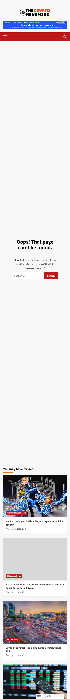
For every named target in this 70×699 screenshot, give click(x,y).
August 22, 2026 (14, 529)
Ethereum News (14, 576)
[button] (6, 36)
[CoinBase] (35, 24)
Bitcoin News (12, 639)
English (46, 696)
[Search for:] (28, 275)
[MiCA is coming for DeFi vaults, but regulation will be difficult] (35, 496)
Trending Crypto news (16, 512)
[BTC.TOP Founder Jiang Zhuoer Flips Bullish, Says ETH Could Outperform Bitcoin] (35, 559)
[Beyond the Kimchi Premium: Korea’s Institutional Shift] (35, 622)
